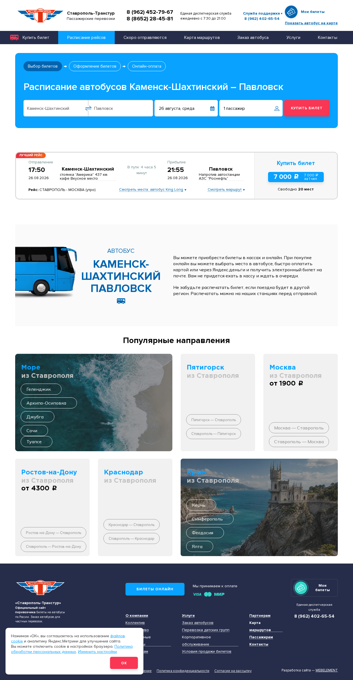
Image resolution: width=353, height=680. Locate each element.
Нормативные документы (138, 641)
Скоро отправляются (145, 37)
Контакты (327, 37)
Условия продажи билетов (206, 651)
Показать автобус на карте (311, 23)
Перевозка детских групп (205, 630)
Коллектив (135, 622)
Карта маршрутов (202, 37)
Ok (124, 663)
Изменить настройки (97, 651)
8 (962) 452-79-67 (150, 12)
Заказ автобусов (197, 622)
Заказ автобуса (253, 37)
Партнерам (260, 615)
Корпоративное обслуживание (196, 641)
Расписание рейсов (86, 37)
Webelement (326, 670)
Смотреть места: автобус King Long (151, 190)
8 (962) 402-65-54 (262, 19)
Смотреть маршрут (225, 190)
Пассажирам (261, 637)
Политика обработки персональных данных (72, 649)
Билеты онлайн (155, 589)
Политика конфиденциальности (183, 671)
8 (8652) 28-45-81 (150, 18)
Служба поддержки (261, 13)
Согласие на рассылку (233, 671)
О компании (136, 615)
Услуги (293, 37)
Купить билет (36, 37)
